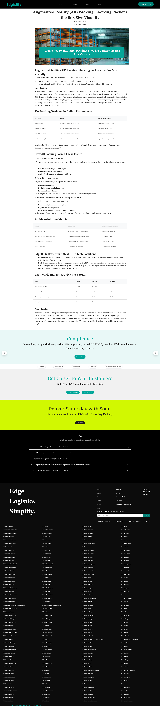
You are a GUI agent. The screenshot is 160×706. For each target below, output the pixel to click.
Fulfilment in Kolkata (87, 533)
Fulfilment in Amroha (9, 557)
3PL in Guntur (46, 646)
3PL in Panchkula (125, 615)
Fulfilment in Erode (8, 625)
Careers (101, 4)
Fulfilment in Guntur (8, 646)
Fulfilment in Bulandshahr (10, 595)
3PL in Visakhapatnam (127, 701)
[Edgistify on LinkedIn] (144, 492)
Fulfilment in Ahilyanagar (10, 529)
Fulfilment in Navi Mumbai (89, 598)
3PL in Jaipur (45, 673)
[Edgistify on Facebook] (149, 492)
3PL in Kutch (124, 547)
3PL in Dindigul (46, 619)
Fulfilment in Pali (86, 608)
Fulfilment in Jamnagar (9, 684)
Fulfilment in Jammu (8, 680)
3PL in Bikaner (46, 591)
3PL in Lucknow (125, 550)
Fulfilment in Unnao (87, 684)
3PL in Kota (124, 536)
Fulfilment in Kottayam (88, 540)
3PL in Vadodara (125, 687)
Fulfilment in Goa (7, 639)
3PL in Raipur (125, 629)
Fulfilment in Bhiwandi (9, 581)
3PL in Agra (45, 526)
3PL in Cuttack (46, 612)
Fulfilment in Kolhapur (88, 529)
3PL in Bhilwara (46, 577)
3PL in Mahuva (125, 560)
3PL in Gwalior (46, 656)
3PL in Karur (45, 701)
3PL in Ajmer (46, 536)
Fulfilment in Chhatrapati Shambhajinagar (14, 605)
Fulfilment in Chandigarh (9, 598)
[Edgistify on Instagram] (147, 492)
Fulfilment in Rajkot (87, 632)
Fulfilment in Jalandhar (9, 677)
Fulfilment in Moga (87, 577)
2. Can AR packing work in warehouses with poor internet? (51, 453)
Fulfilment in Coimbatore (9, 608)
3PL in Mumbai (125, 584)
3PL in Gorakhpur (47, 643)
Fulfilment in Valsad (87, 690)
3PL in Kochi (124, 526)
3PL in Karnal (46, 697)
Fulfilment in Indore (8, 670)
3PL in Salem (124, 643)
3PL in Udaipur (125, 680)
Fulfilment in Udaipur (87, 680)
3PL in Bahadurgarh (47, 564)
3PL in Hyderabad (47, 663)
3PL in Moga (124, 577)
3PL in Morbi (124, 581)
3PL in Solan (124, 656)
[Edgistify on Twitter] (144, 494)
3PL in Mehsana (125, 574)
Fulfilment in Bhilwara (9, 577)
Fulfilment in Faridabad (9, 629)
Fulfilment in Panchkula (88, 615)
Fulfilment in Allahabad (9, 543)
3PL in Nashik (125, 595)
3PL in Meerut (125, 571)
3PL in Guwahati (46, 653)
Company (73, 4)
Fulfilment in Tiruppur (88, 677)
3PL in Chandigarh (47, 598)
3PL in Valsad (124, 690)
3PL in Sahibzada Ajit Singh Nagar (130, 639)
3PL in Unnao (124, 684)
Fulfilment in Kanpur (8, 694)
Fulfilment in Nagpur (87, 591)
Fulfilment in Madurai (87, 557)
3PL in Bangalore (47, 567)
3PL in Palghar (125, 605)
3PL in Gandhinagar (47, 632)
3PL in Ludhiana (125, 553)
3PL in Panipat (125, 619)
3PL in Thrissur (125, 673)
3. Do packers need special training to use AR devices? (49, 459)
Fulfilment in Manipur (88, 567)
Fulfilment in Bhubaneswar (10, 588)
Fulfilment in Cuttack (8, 612)
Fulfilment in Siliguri (87, 653)
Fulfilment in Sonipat (87, 660)
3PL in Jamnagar (46, 684)
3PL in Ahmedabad (47, 533)
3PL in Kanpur (46, 694)
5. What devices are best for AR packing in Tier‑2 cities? (50, 470)
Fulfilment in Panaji (87, 612)
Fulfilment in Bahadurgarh (10, 564)
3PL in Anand (46, 560)
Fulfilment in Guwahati (9, 653)
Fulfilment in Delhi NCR (9, 615)
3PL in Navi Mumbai (126, 598)
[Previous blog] (4, 353)
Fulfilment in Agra (8, 526)
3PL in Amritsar (46, 553)
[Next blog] (155, 353)
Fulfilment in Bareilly (9, 571)
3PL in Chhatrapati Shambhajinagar (51, 605)
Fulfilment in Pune (87, 625)
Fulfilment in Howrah (9, 660)
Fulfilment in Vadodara (88, 687)
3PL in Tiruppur (125, 677)
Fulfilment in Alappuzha (9, 540)
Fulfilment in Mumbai (87, 584)
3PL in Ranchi (125, 636)
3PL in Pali (124, 608)
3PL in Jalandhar (46, 677)
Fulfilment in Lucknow (88, 550)
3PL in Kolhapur (125, 529)
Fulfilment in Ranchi (87, 636)
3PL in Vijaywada (125, 697)
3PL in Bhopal (46, 584)
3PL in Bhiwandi (46, 581)
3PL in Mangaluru (126, 564)
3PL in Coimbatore (47, 608)
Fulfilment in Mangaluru (88, 564)
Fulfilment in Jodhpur (9, 687)
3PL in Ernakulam (47, 622)
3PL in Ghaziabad (47, 636)
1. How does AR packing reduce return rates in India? (49, 447)
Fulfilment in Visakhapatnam (89, 701)
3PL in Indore (46, 670)
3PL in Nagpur (125, 591)
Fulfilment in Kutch (87, 547)
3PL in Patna (124, 622)
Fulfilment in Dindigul (9, 619)
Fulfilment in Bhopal (8, 584)
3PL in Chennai (46, 601)
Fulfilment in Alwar (8, 547)
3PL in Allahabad (46, 543)
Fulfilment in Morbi (87, 581)
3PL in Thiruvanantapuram (128, 670)
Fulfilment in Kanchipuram (10, 690)
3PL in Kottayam (125, 540)
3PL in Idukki (46, 666)
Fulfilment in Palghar (87, 605)
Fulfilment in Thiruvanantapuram (90, 670)
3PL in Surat (124, 663)
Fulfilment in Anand (8, 560)
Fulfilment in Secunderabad (89, 649)
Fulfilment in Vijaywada (88, 697)
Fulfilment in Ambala (8, 550)
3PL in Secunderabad (126, 649)
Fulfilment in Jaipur (8, 673)
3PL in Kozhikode (126, 543)
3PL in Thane (124, 666)
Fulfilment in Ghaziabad (9, 636)
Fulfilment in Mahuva (87, 560)
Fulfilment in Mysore (87, 588)
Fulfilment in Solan (87, 656)
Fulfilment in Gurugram (9, 649)
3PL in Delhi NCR (47, 615)
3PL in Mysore (125, 588)
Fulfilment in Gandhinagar (10, 632)
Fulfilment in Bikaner (8, 591)
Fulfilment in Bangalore (9, 567)
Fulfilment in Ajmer (8, 536)
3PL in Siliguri (125, 653)
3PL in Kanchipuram (47, 690)
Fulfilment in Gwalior (9, 656)
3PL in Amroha (46, 557)
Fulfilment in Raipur (87, 629)
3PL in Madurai (125, 557)
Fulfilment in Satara (87, 646)
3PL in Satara (124, 646)
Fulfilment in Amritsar (9, 553)
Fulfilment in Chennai (9, 601)
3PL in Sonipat (125, 660)
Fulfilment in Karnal (8, 697)
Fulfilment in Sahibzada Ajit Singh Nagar (93, 639)
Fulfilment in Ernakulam (9, 622)
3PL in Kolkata (125, 533)
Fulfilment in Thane (87, 666)
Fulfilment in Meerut (87, 571)
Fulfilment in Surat (87, 663)
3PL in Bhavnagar (47, 574)
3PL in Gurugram (47, 649)
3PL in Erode (45, 625)
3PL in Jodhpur (46, 687)
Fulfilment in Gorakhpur (9, 643)
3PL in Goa (45, 639)
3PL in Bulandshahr (47, 595)
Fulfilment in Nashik (87, 595)
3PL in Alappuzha (47, 540)
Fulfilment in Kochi (87, 526)
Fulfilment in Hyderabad (9, 663)
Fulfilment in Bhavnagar (9, 574)
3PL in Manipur (125, 567)
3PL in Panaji (124, 612)
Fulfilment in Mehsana (88, 574)
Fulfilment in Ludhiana (88, 553)
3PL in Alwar (45, 547)
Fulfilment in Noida (87, 601)
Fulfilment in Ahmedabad (9, 533)
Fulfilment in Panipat (87, 619)
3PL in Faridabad (46, 629)
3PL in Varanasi (125, 694)
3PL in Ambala (46, 550)
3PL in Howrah (46, 660)
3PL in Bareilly (46, 571)
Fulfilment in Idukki (8, 666)
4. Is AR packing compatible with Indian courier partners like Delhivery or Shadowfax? (60, 465)
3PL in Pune (124, 625)
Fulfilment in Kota (87, 536)
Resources (87, 4)
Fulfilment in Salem (87, 643)
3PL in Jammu (46, 680)
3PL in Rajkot (124, 632)
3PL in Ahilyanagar (47, 529)
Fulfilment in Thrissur (87, 673)
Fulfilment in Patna (87, 622)
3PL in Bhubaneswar (47, 588)
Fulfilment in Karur (8, 701)
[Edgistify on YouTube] (147, 494)
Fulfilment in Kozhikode (88, 543)
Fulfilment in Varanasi (87, 694)
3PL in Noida (124, 601)
